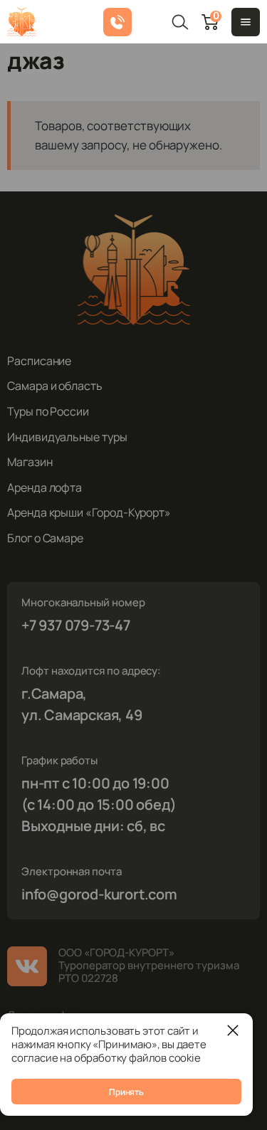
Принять (126, 1092)
